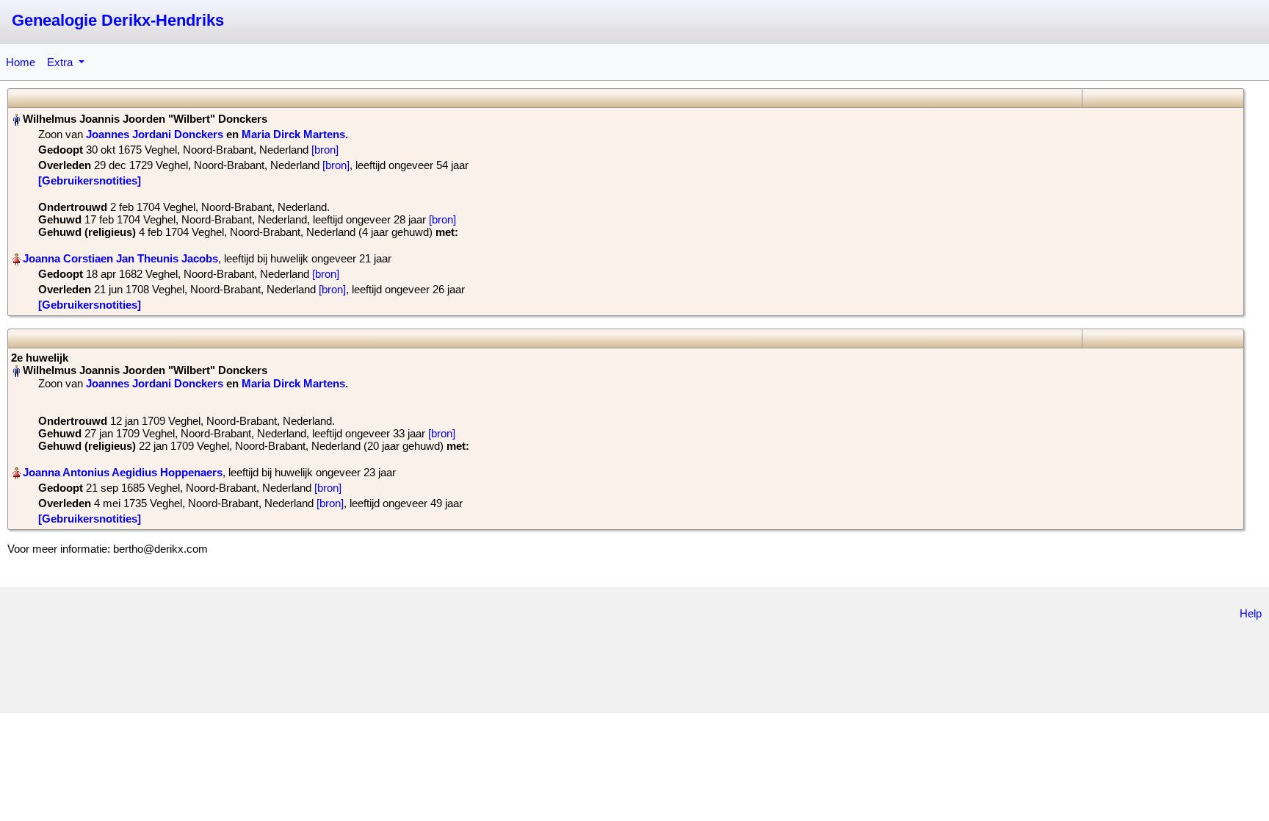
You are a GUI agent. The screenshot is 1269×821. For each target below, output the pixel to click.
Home (20, 62)
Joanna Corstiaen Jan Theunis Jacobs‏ (120, 258)
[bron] (325, 149)
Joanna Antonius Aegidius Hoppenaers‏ (123, 472)
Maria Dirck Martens (293, 134)
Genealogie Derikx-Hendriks (118, 20)
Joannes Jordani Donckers (154, 134)
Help (1251, 613)
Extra (61, 62)
